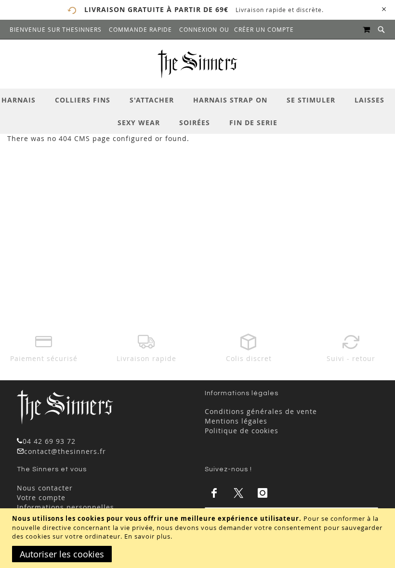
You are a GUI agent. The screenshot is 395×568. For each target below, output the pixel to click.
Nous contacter (45, 487)
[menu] (197, 111)
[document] (198, 538)
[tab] (197, 111)
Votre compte (41, 497)
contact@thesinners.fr (65, 451)
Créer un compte (264, 29)
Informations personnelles (65, 507)
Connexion (198, 29)
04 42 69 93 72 (49, 441)
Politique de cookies (241, 430)
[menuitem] (23, 100)
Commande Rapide (140, 29)
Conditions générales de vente (261, 411)
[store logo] (197, 64)
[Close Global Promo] (383, 8)
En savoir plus (147, 536)
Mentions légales (236, 421)
